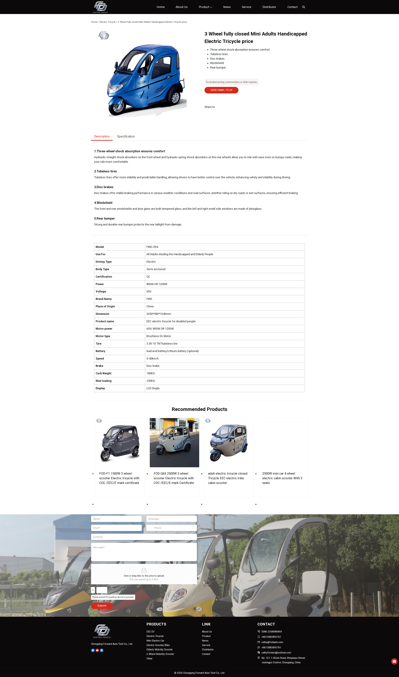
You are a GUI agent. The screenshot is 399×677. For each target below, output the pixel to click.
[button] (146, 79)
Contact (292, 7)
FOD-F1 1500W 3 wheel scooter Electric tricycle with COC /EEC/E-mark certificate (119, 478)
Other (149, 658)
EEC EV (150, 631)
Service (246, 7)
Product (206, 636)
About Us (182, 7)
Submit (101, 605)
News (227, 7)
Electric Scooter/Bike (158, 645)
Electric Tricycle (155, 636)
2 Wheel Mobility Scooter (160, 654)
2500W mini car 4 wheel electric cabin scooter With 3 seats (282, 478)
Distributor (269, 7)
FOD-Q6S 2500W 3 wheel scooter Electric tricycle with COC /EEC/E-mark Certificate (174, 478)
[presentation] (120, 442)
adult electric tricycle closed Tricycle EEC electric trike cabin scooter (227, 478)
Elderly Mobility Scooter (160, 649)
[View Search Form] (303, 7)
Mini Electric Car (155, 640)
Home (161, 7)
